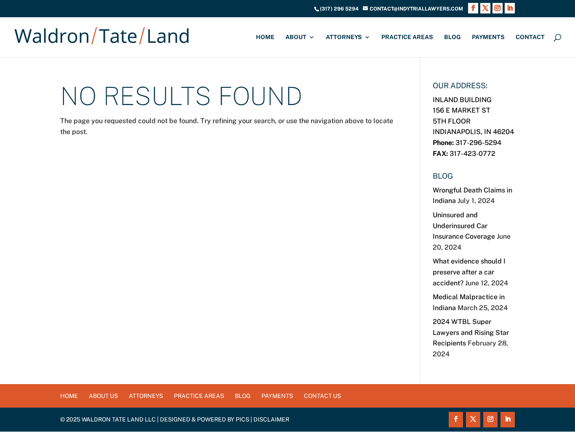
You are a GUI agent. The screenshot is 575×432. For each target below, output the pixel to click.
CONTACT (530, 37)
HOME (265, 37)
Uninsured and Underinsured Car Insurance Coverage (464, 225)
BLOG (452, 37)
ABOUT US (103, 395)
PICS (242, 419)
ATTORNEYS (344, 37)
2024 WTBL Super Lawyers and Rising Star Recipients (471, 332)
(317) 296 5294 (339, 9)
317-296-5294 (467, 143)
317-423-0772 (464, 154)
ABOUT (295, 37)
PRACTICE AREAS (407, 37)
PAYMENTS (488, 37)
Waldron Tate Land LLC (119, 419)
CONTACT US (322, 395)
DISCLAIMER (271, 419)
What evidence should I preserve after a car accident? (469, 272)
